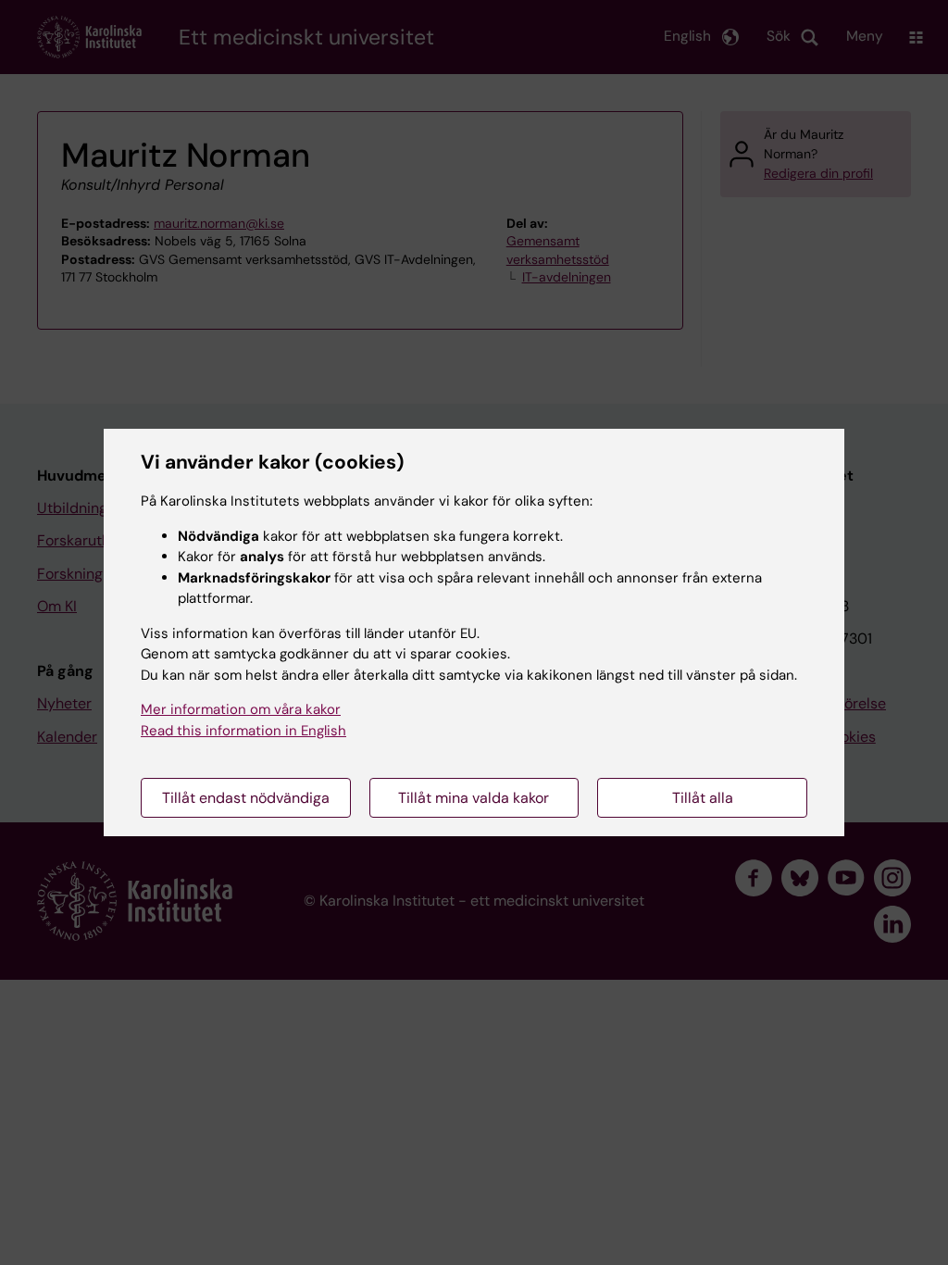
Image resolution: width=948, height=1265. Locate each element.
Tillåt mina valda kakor (473, 798)
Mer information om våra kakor (241, 709)
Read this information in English (243, 730)
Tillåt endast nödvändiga (246, 798)
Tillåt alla (702, 798)
